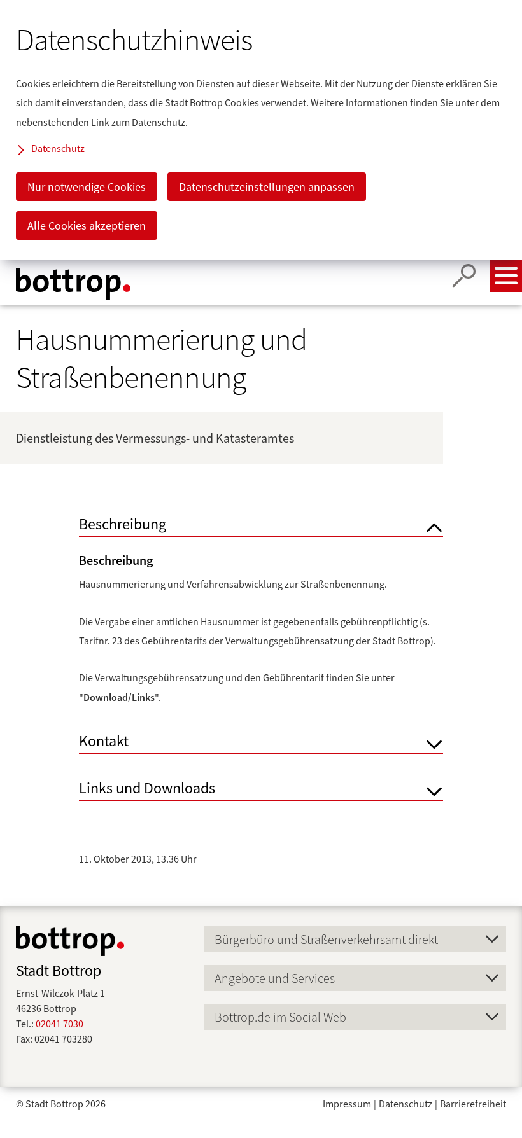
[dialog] (261, 130)
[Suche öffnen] (464, 276)
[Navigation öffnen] (506, 276)
